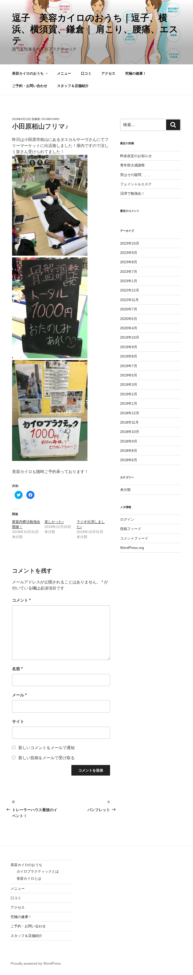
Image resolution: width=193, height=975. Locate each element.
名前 (17, 669)
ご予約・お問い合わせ (29, 86)
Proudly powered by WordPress (36, 963)
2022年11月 (129, 300)
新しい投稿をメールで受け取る (46, 758)
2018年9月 (128, 441)
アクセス (108, 73)
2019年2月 (128, 394)
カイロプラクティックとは (38, 871)
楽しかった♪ (54, 522)
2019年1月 (128, 403)
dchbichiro (51, 119)
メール (19, 695)
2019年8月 (128, 356)
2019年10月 (129, 337)
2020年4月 (128, 328)
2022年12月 (129, 290)
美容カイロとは (29, 878)
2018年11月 (129, 422)
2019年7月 (128, 366)
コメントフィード (134, 538)
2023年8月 (128, 262)
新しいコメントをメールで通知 (46, 748)
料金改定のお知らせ (136, 156)
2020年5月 (128, 319)
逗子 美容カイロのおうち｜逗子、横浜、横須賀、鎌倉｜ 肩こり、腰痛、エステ (95, 29)
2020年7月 (128, 309)
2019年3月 (128, 384)
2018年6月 (128, 460)
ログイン (127, 519)
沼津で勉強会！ (132, 193)
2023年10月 (129, 243)
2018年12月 (129, 413)
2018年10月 (129, 432)
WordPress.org (132, 548)
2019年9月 (128, 347)
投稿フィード (130, 529)
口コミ (86, 73)
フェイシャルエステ (136, 184)
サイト (18, 721)
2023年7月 (128, 272)
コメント (21, 600)
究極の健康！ (135, 73)
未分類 (125, 490)
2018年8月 (128, 451)
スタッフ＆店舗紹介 (73, 86)
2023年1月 (128, 281)
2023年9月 (128, 253)
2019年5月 (128, 375)
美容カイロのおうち (28, 73)
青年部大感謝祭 (132, 165)
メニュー (64, 73)
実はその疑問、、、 (136, 175)
